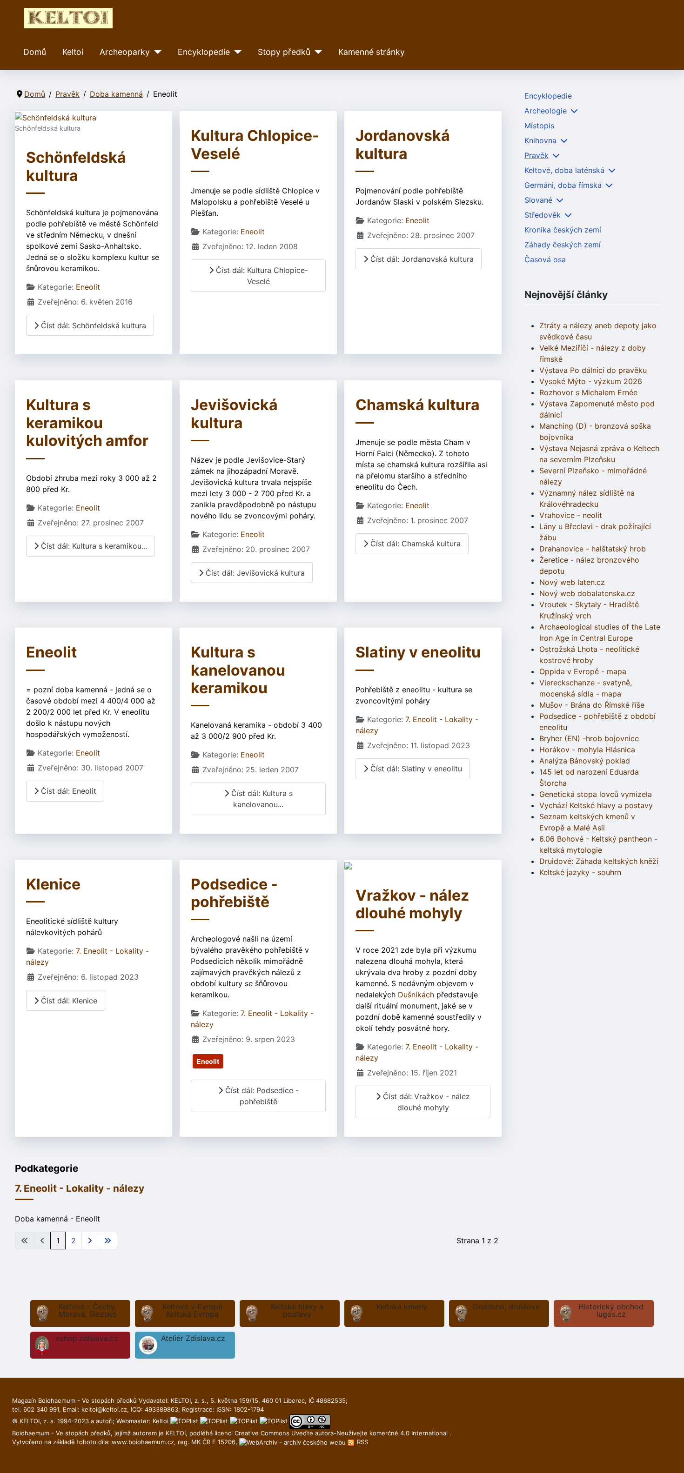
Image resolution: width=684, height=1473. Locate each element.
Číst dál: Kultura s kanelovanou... (261, 799)
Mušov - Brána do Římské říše (591, 705)
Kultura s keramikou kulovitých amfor (87, 423)
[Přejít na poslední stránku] (107, 1240)
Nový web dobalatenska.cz (587, 593)
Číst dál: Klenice (68, 1000)
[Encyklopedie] (235, 52)
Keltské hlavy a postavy (297, 1310)
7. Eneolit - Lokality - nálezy (79, 1188)
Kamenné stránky (371, 52)
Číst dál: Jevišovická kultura (254, 572)
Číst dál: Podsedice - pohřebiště (261, 1096)
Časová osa (545, 259)
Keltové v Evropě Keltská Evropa (192, 1310)
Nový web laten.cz (572, 582)
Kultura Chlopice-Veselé (255, 144)
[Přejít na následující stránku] (89, 1240)
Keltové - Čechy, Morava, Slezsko (88, 1310)
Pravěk (536, 155)
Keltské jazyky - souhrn (580, 872)
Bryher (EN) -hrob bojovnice (589, 738)
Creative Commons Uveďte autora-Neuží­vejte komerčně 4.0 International (342, 1433)
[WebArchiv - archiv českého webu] (293, 1442)
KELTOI (176, 1433)
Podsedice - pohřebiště (234, 893)
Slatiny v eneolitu (418, 652)
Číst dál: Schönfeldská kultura (92, 325)
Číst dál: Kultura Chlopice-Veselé (261, 275)
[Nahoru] (668, 1456)
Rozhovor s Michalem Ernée (588, 392)
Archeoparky (125, 52)
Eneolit (88, 287)
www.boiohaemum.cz (143, 1442)
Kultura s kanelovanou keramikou (238, 670)
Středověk (542, 214)
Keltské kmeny (401, 1306)
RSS (361, 1442)
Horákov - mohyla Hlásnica (587, 749)
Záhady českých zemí (562, 244)
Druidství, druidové (506, 1306)
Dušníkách (416, 994)
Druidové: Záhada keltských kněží (598, 861)
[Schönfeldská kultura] (55, 116)
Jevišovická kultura (234, 413)
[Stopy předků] (316, 52)
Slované (538, 200)
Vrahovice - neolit (570, 515)
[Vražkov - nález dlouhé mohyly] (348, 865)
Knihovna (540, 140)
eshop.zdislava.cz (87, 1338)
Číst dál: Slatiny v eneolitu (415, 768)
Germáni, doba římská (563, 185)
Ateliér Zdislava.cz (193, 1338)
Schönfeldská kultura (76, 166)
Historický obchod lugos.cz (611, 1310)
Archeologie (545, 110)
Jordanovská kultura (402, 144)
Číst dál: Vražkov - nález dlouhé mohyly (425, 1102)
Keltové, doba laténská (564, 170)
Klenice (53, 884)
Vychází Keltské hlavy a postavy (596, 805)
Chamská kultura (417, 405)
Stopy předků (284, 52)
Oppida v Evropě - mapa (582, 671)
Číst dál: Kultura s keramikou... (93, 546)
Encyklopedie (204, 52)
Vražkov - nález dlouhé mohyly (412, 904)
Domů (34, 52)
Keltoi (72, 52)
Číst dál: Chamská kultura (414, 543)
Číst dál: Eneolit (67, 791)
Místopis (539, 125)
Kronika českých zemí (562, 229)
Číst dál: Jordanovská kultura (421, 259)
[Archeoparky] (155, 52)
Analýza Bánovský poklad (584, 760)
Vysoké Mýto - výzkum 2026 (590, 381)
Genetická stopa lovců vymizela (595, 794)
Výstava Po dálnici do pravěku (593, 370)
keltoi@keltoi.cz (104, 1409)
